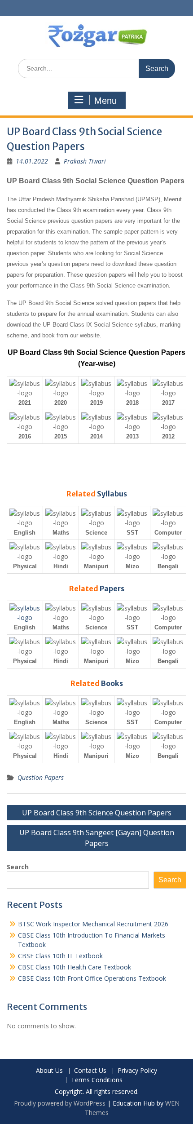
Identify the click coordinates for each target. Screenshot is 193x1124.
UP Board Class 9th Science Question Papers (96, 813)
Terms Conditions (97, 1080)
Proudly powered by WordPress (59, 1103)
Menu (105, 101)
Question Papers (41, 777)
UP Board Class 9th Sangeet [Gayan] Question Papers (96, 838)
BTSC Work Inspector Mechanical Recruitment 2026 (93, 924)
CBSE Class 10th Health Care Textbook (74, 967)
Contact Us (90, 1071)
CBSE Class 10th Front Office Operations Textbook (92, 978)
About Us (49, 1071)
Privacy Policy (137, 1071)
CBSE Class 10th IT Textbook (60, 955)
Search (18, 867)
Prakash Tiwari (85, 161)
